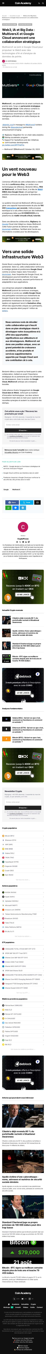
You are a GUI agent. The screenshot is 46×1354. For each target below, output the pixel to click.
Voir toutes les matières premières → (23, 1049)
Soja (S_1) (8, 1040)
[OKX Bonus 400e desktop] (23, 157)
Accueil (4, 16)
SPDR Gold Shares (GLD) (13, 970)
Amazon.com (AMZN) (12, 910)
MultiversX (16, 489)
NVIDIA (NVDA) (10, 892)
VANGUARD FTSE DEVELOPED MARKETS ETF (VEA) (23, 975)
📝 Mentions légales (23, 1347)
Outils (32, 1307)
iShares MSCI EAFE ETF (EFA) (15, 966)
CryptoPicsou (23, 539)
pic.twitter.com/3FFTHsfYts (13, 145)
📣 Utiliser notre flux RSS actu (23, 1340)
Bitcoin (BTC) (9, 836)
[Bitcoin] (6, 739)
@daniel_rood (8, 125)
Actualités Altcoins (9, 24)
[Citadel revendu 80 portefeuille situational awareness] (6, 620)
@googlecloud (17, 127)
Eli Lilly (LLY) (9, 931)
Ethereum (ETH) (10, 840)
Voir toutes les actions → (23, 936)
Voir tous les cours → (23, 880)
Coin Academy (23, 3)
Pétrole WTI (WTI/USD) (13, 1014)
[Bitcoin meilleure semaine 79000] (6, 658)
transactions (11, 208)
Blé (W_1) (8, 1044)
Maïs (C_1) (8, 1010)
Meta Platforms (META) (13, 927)
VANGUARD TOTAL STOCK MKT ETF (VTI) (20, 949)
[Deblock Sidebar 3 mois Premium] (23, 685)
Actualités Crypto (15, 16)
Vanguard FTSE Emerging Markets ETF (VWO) (21, 983)
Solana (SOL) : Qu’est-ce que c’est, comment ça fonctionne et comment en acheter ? (27, 720)
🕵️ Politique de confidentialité (23, 1349)
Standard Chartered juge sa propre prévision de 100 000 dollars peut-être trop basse (26, 646)
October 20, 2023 (32, 149)
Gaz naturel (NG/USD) (13, 1023)
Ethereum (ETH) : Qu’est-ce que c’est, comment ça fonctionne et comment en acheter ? (28, 730)
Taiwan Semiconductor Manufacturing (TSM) (21, 914)
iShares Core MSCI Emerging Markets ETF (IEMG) (22, 979)
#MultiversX (30, 125)
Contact (40, 1307)
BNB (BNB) (9, 849)
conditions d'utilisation (16, 436)
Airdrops (7, 1307)
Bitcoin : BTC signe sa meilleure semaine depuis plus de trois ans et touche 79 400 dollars (26, 658)
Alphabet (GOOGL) (11, 901)
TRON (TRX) (9, 857)
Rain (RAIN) (9, 875)
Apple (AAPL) (10, 897)
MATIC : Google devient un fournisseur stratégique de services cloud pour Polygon (21, 467)
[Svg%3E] (23, 527)
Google (5, 224)
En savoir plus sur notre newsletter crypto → (23, 441)
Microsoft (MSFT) (11, 905)
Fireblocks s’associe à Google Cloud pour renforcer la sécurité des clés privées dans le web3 (21, 478)
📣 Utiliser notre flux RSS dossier (23, 1342)
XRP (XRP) (9, 844)
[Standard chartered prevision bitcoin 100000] (6, 646)
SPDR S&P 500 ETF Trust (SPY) (16, 953)
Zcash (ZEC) (9, 870)
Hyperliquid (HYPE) (12, 862)
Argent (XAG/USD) (11, 1036)
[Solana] (6, 719)
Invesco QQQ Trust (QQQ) (14, 962)
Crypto (33, 1304)
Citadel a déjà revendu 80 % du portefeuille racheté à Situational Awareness (25, 620)
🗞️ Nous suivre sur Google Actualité (23, 1338)
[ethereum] (6, 729)
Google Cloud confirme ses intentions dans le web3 (20, 473)
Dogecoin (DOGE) (11, 866)
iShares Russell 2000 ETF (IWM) (16, 988)
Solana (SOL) (9, 853)
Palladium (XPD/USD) (12, 1027)
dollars (5, 311)
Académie (15, 1304)
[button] (3, 3)
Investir (18, 1307)
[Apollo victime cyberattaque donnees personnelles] (6, 633)
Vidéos (25, 1307)
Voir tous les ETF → (23, 993)
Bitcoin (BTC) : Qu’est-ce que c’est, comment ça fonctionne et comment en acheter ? (27, 739)
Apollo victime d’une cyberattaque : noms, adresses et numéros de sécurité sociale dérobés (27, 633)
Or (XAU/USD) (10, 1018)
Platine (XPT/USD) (11, 1031)
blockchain (6, 229)
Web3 (40, 189)
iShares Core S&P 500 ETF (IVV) (16, 957)
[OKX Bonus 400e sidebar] (23, 587)
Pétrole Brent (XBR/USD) (13, 1005)
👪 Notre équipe (23, 1346)
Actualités (25, 1304)
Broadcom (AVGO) (11, 918)
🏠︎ (9, 1304)
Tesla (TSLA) (9, 923)
